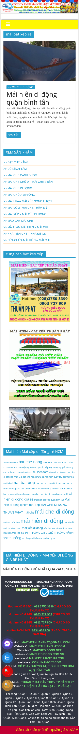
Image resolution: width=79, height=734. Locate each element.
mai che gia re (13, 488)
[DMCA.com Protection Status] (27, 589)
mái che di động (54, 511)
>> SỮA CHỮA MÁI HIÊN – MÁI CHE (27, 240)
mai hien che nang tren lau (26, 494)
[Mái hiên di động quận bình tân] (39, 43)
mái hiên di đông (41, 520)
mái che (29, 512)
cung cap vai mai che (21, 472)
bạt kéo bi (31, 467)
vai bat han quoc (47, 538)
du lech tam (40, 472)
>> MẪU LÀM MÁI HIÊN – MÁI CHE (26, 227)
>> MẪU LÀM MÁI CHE (18, 220)
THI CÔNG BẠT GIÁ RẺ (41, 533)
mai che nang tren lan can (50, 488)
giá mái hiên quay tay (52, 477)
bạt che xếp (20, 467)
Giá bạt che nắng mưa (30, 477)
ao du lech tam (10, 462)
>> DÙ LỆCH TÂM (15, 168)
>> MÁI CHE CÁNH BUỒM (20, 175)
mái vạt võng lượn (12, 528)
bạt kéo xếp (42, 467)
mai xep (34, 504)
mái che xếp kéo (11, 522)
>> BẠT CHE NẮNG (16, 162)
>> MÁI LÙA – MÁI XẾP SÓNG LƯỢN (27, 201)
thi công (15, 538)
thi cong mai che (20, 533)
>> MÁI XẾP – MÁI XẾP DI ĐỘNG (24, 214)
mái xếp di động (32, 528)
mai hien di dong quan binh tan (49, 500)
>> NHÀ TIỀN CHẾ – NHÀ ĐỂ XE (24, 233)
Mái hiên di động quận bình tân (31, 98)
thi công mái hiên (30, 538)
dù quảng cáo (56, 472)
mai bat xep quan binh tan (48, 483)
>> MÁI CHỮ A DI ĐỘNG (19, 194)
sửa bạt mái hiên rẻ (53, 528)
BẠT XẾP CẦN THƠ (53, 462)
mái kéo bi (69, 522)
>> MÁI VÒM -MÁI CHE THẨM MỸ (25, 207)
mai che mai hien (29, 488)
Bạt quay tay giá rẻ (58, 467)
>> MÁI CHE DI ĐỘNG (21, 87)
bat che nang (30, 462)
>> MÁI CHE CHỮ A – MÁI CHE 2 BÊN (28, 181)
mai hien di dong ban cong (52, 494)
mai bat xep (23, 482)
